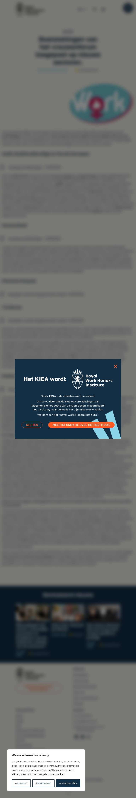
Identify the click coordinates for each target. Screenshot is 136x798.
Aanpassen (21, 783)
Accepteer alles (68, 783)
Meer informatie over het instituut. (81, 425)
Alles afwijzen (43, 783)
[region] (46, 770)
